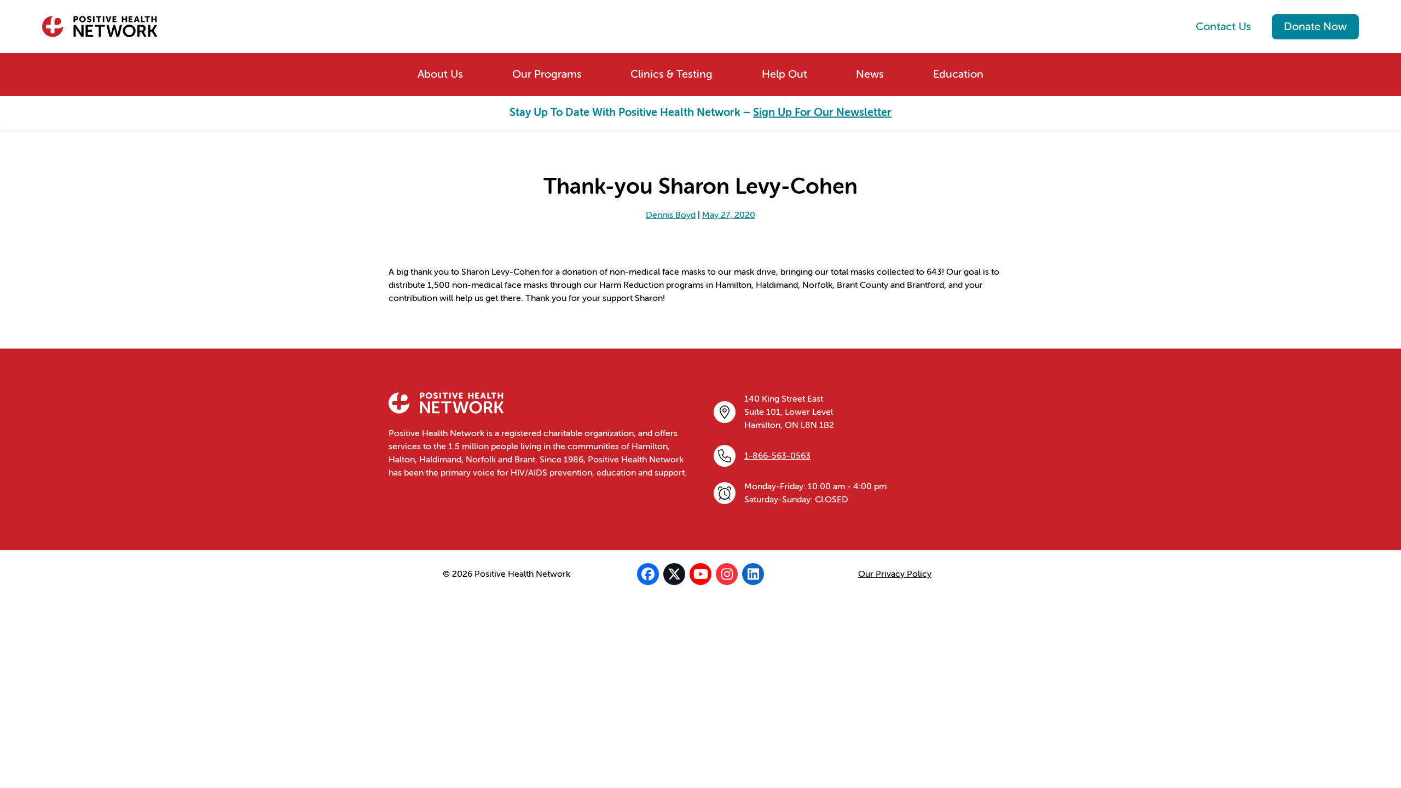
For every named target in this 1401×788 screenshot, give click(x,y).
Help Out (784, 74)
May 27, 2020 (728, 215)
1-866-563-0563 (777, 456)
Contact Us (1223, 26)
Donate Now (1315, 26)
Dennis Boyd (671, 215)
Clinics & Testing (671, 74)
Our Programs (547, 74)
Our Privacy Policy (894, 574)
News (870, 74)
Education (958, 74)
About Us (440, 74)
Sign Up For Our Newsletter (822, 112)
